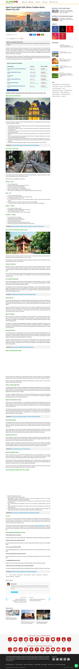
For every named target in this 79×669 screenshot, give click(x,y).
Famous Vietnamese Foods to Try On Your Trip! (20, 449)
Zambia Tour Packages (56, 96)
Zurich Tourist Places (56, 84)
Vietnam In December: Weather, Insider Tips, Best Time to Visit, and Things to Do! (27, 226)
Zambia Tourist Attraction (65, 94)
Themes (39, 2)
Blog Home (25, 2)
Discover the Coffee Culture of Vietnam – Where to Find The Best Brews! (25, 416)
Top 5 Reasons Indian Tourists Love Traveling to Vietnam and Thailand (25, 145)
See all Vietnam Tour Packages (12, 90)
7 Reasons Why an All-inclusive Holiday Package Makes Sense (11, 618)
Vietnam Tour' (17, 576)
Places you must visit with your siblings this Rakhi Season (65, 60)
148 (62, 37)
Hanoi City (14, 574)
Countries (45, 2)
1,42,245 (55, 30)
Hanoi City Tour (20, 574)
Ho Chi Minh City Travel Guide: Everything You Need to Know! (23, 294)
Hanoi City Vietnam (27, 574)
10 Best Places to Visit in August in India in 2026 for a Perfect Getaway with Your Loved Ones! (66, 11)
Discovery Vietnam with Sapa (12, 82)
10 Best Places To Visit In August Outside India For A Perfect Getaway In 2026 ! (66, 19)
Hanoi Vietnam (39, 574)
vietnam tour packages (10, 576)
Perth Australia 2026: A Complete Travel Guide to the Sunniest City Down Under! (19, 600)
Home (64, 667)
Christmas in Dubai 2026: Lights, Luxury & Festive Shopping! (42, 622)
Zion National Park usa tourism (58, 90)
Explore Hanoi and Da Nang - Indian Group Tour (16, 86)
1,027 (62, 29)
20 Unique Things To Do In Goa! (65, 52)
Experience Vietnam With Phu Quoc (14, 79)
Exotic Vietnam (10, 75)
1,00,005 (55, 37)
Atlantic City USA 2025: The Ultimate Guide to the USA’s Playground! (28, 622)
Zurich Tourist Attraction (65, 84)
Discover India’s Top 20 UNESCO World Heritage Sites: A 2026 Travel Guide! (66, 75)
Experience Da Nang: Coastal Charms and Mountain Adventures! (24, 571)
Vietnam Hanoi (45, 574)
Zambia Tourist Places (56, 94)
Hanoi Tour (33, 574)
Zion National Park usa (68, 90)
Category (32, 2)
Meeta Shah (10, 34)
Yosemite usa (63, 96)
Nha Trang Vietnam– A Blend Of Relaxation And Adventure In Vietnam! (25, 512)
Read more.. (13, 588)
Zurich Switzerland (67, 86)
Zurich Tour (61, 86)
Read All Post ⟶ (14, 592)
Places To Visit (12, 38)
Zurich (64, 88)
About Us (67, 667)
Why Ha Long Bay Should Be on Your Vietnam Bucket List (22, 347)
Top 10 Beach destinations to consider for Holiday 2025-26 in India (66, 46)
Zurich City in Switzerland (57, 88)
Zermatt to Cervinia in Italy (65, 92)
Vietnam (21, 38)
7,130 (70, 30)
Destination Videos (54, 2)
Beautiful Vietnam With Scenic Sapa (14, 72)
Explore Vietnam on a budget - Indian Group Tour (16, 68)
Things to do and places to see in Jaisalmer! (66, 67)
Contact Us (71, 667)
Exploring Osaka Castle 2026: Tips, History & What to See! (37, 599)
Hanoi (11, 574)
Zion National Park (56, 92)
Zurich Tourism (55, 86)
